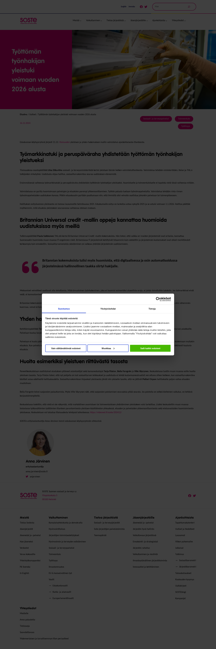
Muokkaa (106, 348)
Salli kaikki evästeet (150, 348)
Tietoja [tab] (152, 308)
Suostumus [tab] (64, 308)
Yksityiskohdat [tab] (108, 308)
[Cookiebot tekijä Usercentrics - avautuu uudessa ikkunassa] (158, 299)
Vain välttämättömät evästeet (66, 348)
